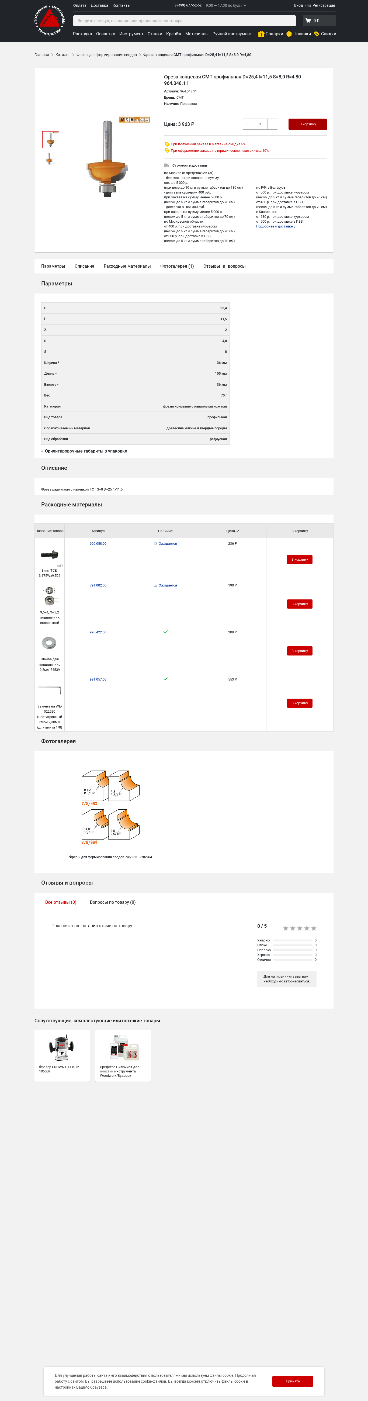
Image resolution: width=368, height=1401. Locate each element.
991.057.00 (98, 679)
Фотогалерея (58, 741)
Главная (41, 55)
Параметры (53, 266)
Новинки (302, 33)
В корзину (299, 559)
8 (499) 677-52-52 (188, 5)
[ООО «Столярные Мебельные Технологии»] (49, 34)
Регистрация (324, 5)
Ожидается (168, 543)
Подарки (274, 33)
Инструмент (131, 33)
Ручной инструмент (232, 33)
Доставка (99, 5)
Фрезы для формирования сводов (107, 55)
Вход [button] (298, 5)
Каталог (62, 55)
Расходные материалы (127, 266)
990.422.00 (98, 632)
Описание (84, 266)
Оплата (79, 5)
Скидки (328, 33)
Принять (293, 1381)
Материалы (197, 33)
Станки (155, 33)
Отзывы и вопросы (67, 882)
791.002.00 (98, 585)
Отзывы (211, 266)
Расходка (82, 33)
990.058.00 (98, 543)
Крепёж (173, 33)
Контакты (121, 5)
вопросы (237, 266)
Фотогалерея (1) (177, 266)
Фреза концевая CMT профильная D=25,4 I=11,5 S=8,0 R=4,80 (197, 55)
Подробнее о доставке (275, 226)
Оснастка (105, 33)
